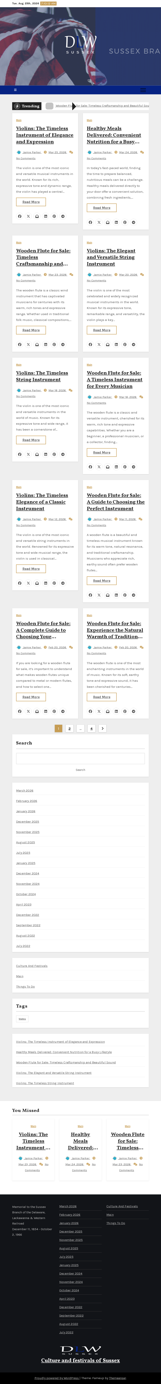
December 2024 (27, 873)
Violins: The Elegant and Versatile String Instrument (111, 257)
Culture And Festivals (32, 966)
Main (18, 120)
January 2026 (25, 811)
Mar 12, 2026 (57, 519)
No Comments (26, 158)
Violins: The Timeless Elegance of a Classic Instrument (42, 502)
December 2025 (27, 821)
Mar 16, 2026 (128, 397)
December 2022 (27, 915)
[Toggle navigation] (143, 89)
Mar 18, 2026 (57, 390)
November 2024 (28, 884)
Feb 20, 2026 (57, 647)
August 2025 (25, 842)
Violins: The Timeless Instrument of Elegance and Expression (44, 135)
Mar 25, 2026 (57, 152)
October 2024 (26, 894)
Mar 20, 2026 (128, 274)
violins (22, 1019)
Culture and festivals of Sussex (80, 1360)
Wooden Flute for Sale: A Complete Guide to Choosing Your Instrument (43, 633)
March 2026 (24, 790)
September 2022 (28, 925)
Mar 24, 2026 (128, 152)
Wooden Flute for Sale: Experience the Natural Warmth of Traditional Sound (115, 633)
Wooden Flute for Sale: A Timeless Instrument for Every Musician (115, 380)
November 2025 (28, 832)
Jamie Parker (32, 152)
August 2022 (25, 935)
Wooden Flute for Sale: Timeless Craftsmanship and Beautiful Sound (43, 260)
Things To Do (25, 986)
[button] (15, 90)
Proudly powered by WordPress (57, 1378)
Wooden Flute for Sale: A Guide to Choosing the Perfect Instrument (116, 502)
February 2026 (26, 801)
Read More (31, 202)
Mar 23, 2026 (57, 274)
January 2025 (25, 863)
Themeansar (117, 1378)
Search (24, 743)
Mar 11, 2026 (127, 519)
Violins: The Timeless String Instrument (42, 376)
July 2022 (23, 946)
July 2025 (23, 853)
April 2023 (23, 904)
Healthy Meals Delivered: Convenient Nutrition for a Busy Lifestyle (114, 138)
